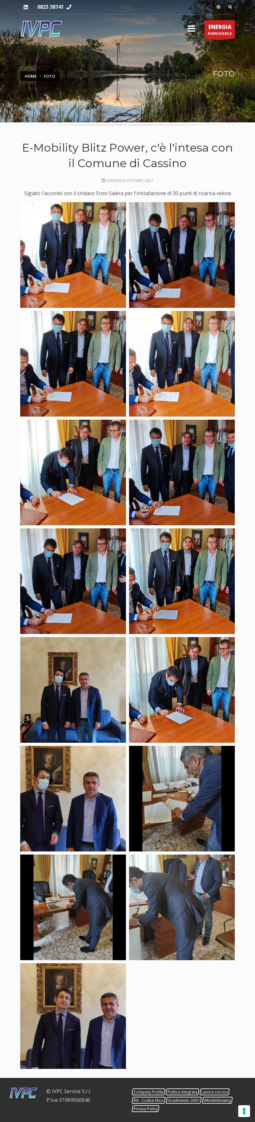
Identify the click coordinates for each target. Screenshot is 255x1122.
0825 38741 (50, 6)
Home (31, 76)
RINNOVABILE (220, 29)
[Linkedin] (25, 7)
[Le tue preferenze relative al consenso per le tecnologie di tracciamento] (244, 1111)
